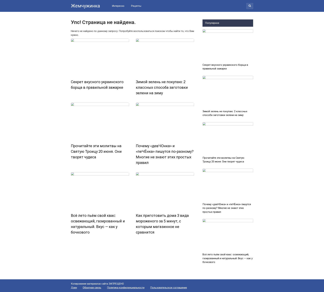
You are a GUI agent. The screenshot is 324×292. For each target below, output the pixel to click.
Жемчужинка (85, 6)
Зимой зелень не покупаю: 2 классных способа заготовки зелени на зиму (162, 87)
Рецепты (136, 5)
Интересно (118, 5)
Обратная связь (92, 287)
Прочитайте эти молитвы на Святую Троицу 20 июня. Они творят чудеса (96, 151)
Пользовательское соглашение (168, 287)
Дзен (74, 287)
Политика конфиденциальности (125, 287)
